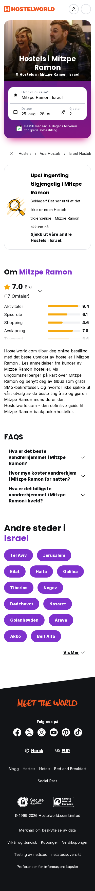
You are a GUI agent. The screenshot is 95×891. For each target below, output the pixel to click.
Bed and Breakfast (70, 769)
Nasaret (57, 603)
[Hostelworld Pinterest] (66, 732)
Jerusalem (54, 555)
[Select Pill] (74, 9)
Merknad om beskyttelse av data (47, 830)
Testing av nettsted (30, 854)
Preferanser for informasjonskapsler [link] (48, 866)
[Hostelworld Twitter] (29, 732)
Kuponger (49, 842)
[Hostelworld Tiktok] (78, 732)
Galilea (70, 571)
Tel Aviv (18, 555)
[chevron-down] (40, 291)
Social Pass (47, 781)
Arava (61, 620)
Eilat (15, 571)
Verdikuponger (75, 842)
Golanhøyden (24, 620)
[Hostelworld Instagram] (41, 732)
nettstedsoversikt (66, 854)
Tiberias (18, 587)
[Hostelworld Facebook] (17, 732)
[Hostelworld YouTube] (54, 732)
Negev (50, 587)
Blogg (14, 769)
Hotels (44, 769)
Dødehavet (21, 603)
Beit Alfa (46, 636)
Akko (15, 636)
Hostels (29, 769)
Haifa (41, 571)
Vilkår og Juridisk (22, 842)
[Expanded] (11, 153)
